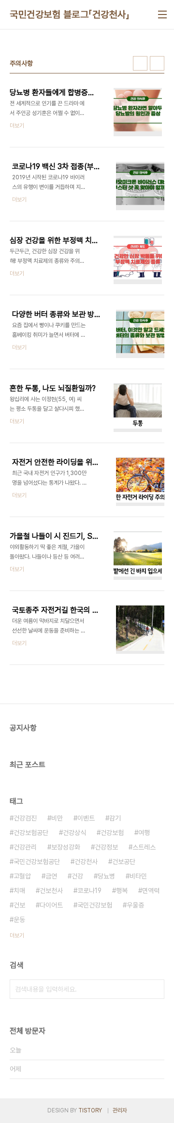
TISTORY (90, 1110)
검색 (154, 989)
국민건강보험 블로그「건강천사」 (70, 14)
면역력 (151, 890)
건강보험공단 (31, 832)
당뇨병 (106, 876)
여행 (144, 832)
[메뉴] (162, 14)
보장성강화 (65, 847)
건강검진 (25, 818)
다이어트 (51, 905)
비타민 (138, 876)
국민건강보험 (94, 905)
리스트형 (157, 63)
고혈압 (22, 876)
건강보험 (112, 832)
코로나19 (89, 890)
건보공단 (123, 861)
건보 (19, 905)
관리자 (120, 1110)
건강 (77, 876)
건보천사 (51, 890)
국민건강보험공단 (37, 861)
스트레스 (144, 847)
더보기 (17, 935)
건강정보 (106, 847)
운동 (19, 919)
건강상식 (74, 832)
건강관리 (25, 847)
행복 (122, 890)
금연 (51, 876)
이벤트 (86, 818)
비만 (57, 818)
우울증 (135, 905)
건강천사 (86, 861)
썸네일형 (140, 63)
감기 (115, 818)
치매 (19, 890)
